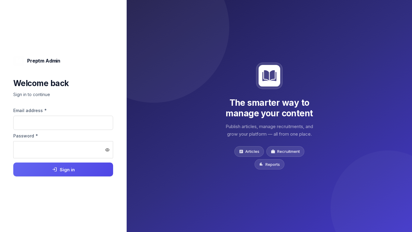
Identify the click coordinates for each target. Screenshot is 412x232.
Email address (30, 110)
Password (25, 135)
